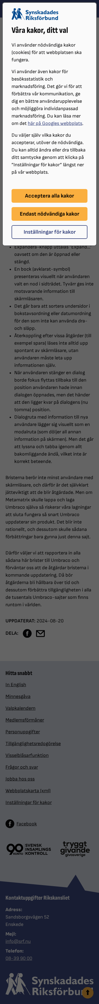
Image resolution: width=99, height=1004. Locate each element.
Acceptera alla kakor (49, 196)
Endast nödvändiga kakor (49, 214)
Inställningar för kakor (50, 232)
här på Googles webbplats (55, 123)
